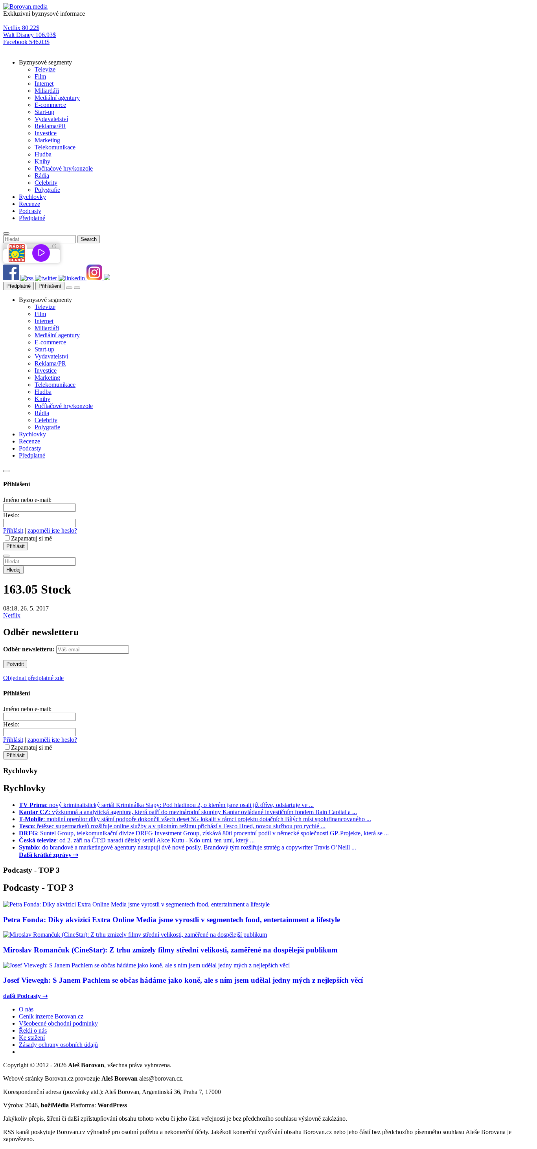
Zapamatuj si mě (31, 538)
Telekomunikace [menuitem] (55, 147)
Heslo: (11, 515)
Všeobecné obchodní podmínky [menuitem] (58, 1023)
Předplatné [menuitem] (32, 218)
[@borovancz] (47, 278)
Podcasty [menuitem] (30, 211)
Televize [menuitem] (45, 69)
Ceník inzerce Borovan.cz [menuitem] (51, 1016)
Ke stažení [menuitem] (32, 1037)
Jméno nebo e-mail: (27, 499)
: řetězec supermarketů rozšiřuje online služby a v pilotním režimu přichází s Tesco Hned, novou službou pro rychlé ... (172, 826)
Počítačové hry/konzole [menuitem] (64, 168)
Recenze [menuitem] (29, 203)
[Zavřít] (6, 471)
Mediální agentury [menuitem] (57, 97)
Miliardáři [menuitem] (47, 90)
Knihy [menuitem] (42, 161)
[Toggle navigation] (77, 288)
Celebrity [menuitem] (46, 182)
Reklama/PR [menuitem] (50, 126)
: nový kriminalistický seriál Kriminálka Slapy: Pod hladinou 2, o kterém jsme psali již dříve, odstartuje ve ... (166, 805)
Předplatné (18, 286)
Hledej (13, 570)
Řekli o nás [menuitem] (33, 1030)
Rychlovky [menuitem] (32, 196)
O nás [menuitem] (26, 1009)
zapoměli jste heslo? (52, 530)
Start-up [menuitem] (44, 111)
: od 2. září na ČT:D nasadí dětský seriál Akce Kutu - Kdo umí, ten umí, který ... (137, 840)
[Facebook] (11, 278)
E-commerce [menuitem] (50, 104)
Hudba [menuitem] (43, 154)
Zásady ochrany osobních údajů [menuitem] (58, 1044)
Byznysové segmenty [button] (45, 62)
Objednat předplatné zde (33, 678)
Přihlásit (13, 530)
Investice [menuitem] (46, 133)
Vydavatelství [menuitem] (51, 119)
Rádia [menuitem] (42, 175)
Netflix (11, 615)
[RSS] (27, 278)
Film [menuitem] (40, 76)
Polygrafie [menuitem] (47, 189)
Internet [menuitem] (44, 83)
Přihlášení (50, 286)
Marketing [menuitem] (47, 140)
